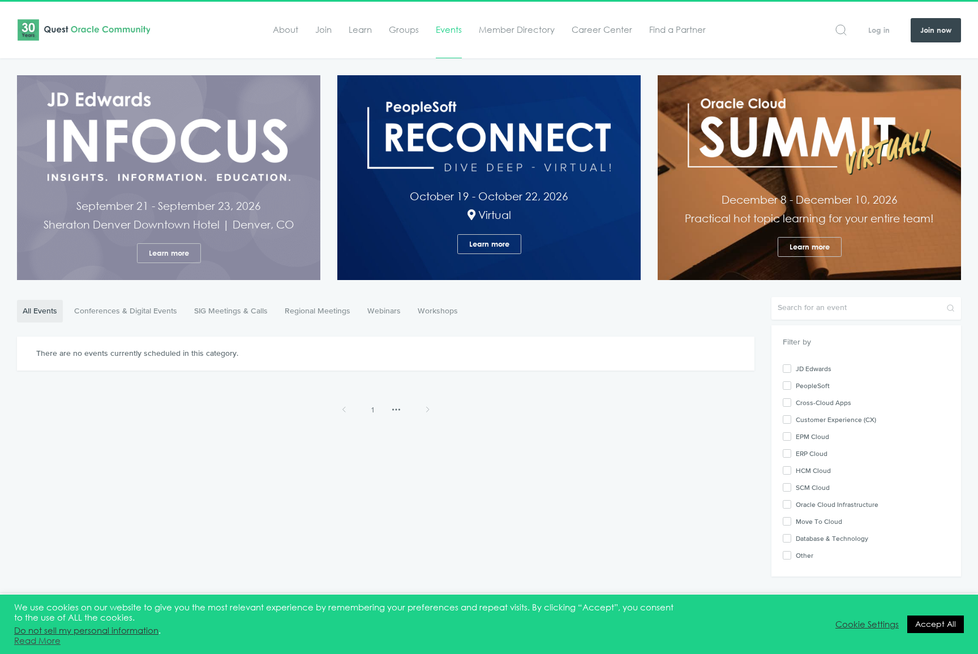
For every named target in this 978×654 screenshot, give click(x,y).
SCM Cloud (813, 488)
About (285, 30)
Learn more (169, 253)
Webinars (384, 310)
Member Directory (517, 30)
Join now (935, 30)
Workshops (438, 310)
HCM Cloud (813, 471)
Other (804, 556)
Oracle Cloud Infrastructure (837, 505)
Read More (37, 641)
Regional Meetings (317, 310)
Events (449, 30)
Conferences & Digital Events (125, 310)
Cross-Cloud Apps (823, 403)
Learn (360, 30)
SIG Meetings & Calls (231, 310)
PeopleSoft (813, 386)
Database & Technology (832, 539)
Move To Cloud (819, 522)
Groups (404, 30)
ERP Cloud (811, 454)
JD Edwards (813, 369)
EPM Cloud (812, 437)
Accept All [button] (935, 624)
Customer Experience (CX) (836, 420)
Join (323, 30)
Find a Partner (677, 30)
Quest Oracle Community (83, 30)
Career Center (602, 30)
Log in (879, 30)
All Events (40, 310)
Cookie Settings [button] (867, 624)
